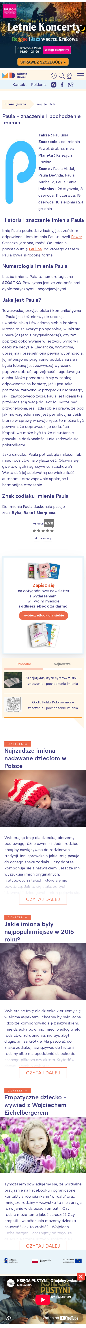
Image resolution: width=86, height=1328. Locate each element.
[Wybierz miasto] (70, 76)
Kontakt (20, 84)
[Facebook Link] (62, 84)
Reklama (39, 84)
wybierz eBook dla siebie (43, 615)
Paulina (35, 249)
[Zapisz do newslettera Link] (70, 84)
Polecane (24, 664)
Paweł (76, 236)
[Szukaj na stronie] (62, 76)
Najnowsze (62, 664)
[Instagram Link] (53, 84)
